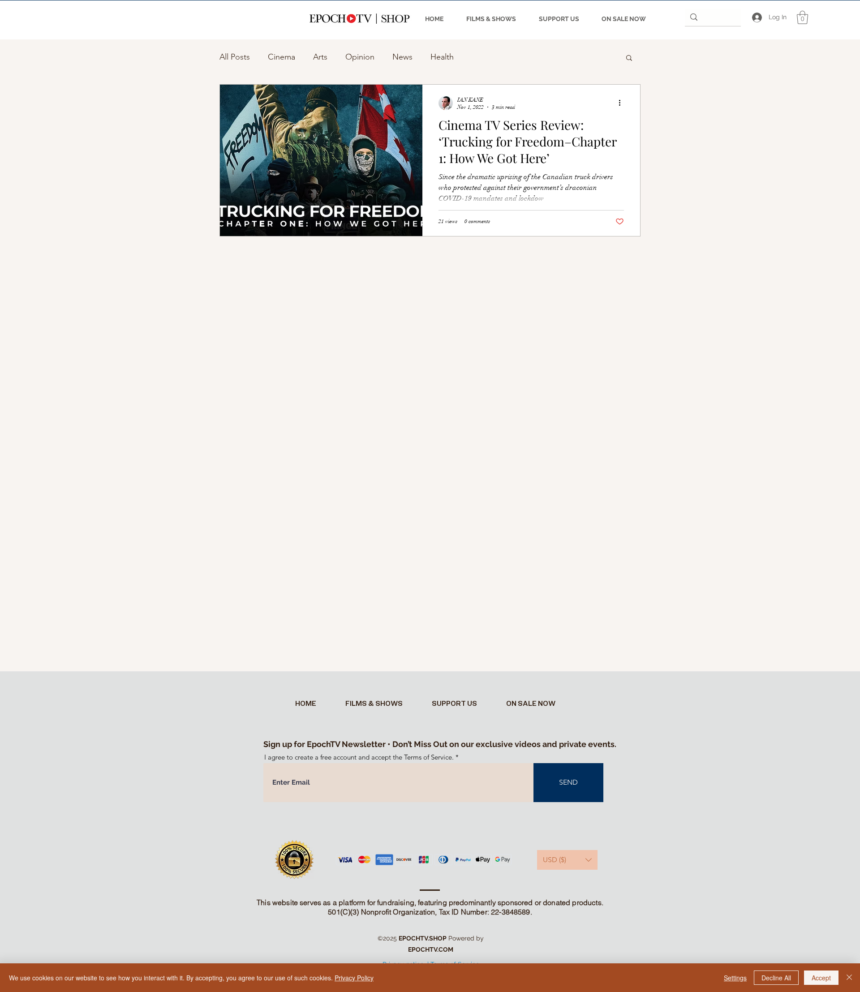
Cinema (281, 57)
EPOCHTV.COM (430, 949)
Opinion (359, 57)
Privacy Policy (354, 977)
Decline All (776, 977)
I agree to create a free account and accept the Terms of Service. (359, 757)
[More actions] (622, 103)
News (402, 57)
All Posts (234, 57)
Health (442, 57)
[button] (802, 17)
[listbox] (567, 860)
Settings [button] (735, 977)
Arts (320, 57)
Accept (821, 977)
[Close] (849, 978)
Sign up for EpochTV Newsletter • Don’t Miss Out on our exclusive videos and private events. (439, 744)
